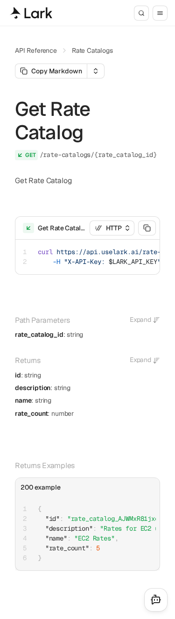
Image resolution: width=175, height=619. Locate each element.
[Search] (141, 13)
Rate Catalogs (92, 50)
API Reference (36, 50)
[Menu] (160, 13)
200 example (41, 487)
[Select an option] (96, 71)
